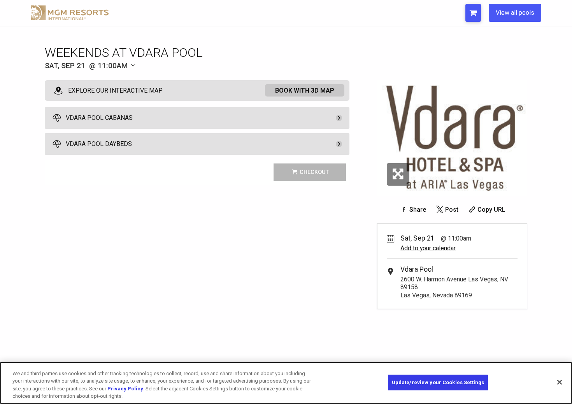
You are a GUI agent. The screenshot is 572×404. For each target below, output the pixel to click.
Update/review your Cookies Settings (438, 382)
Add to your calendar (428, 248)
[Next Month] (171, 78)
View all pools (515, 12)
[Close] (559, 382)
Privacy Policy (125, 389)
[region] (286, 383)
